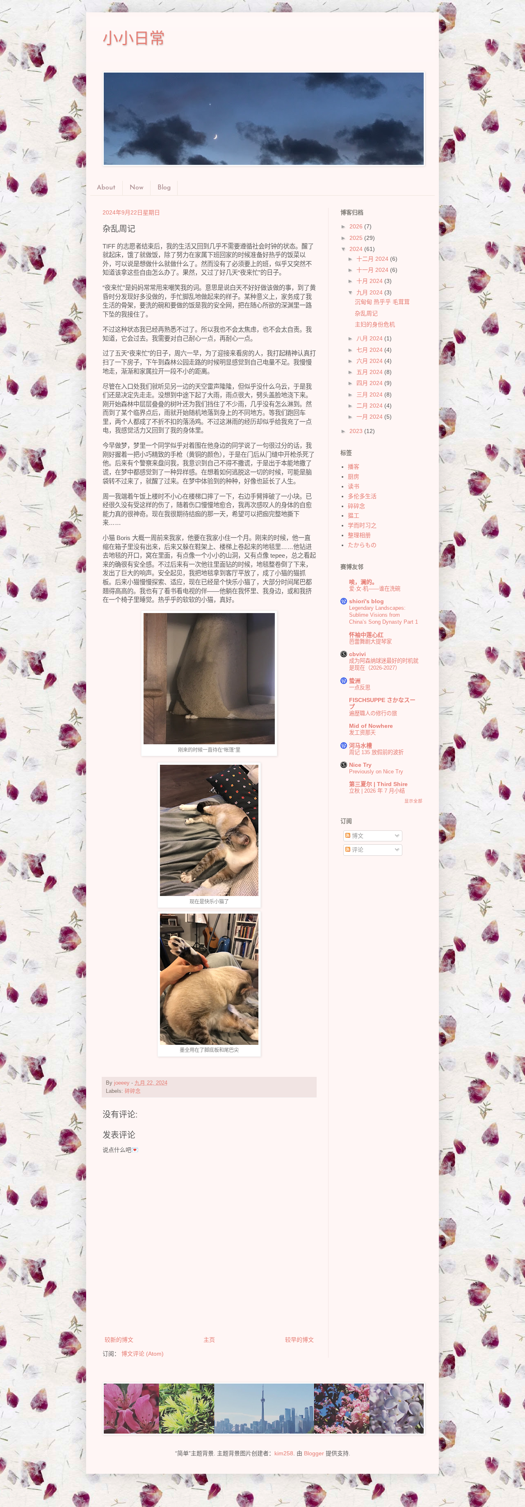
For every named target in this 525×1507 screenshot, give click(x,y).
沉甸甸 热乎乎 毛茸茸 (382, 302)
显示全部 (413, 800)
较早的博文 (299, 1339)
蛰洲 (355, 680)
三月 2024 (370, 394)
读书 (353, 486)
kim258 (283, 1453)
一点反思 (359, 687)
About (106, 188)
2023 (356, 431)
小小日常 (134, 38)
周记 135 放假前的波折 (376, 752)
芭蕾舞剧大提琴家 (370, 641)
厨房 (353, 476)
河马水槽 (360, 745)
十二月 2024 (373, 258)
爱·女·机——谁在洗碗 (374, 589)
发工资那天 (362, 733)
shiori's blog (366, 601)
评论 (356, 849)
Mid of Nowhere (371, 726)
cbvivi (357, 654)
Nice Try (360, 764)
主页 (209, 1339)
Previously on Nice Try (376, 771)
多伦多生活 (362, 496)
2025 (356, 238)
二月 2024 (370, 405)
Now (137, 188)
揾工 (353, 515)
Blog (164, 188)
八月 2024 (370, 338)
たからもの (362, 545)
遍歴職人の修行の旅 (373, 713)
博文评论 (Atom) (142, 1353)
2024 (356, 249)
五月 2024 (370, 372)
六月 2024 (370, 361)
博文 (356, 835)
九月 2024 (370, 292)
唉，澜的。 (363, 582)
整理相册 (359, 535)
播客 (353, 466)
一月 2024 (370, 416)
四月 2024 (370, 383)
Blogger (314, 1453)
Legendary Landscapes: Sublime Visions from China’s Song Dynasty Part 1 (383, 615)
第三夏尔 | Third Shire (378, 784)
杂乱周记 (366, 313)
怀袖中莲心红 (366, 635)
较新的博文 (119, 1339)
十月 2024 (370, 281)
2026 (356, 226)
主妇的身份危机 (375, 324)
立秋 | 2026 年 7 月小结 (377, 791)
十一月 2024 (373, 270)
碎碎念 (133, 1091)
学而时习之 (362, 525)
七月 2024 (370, 350)
